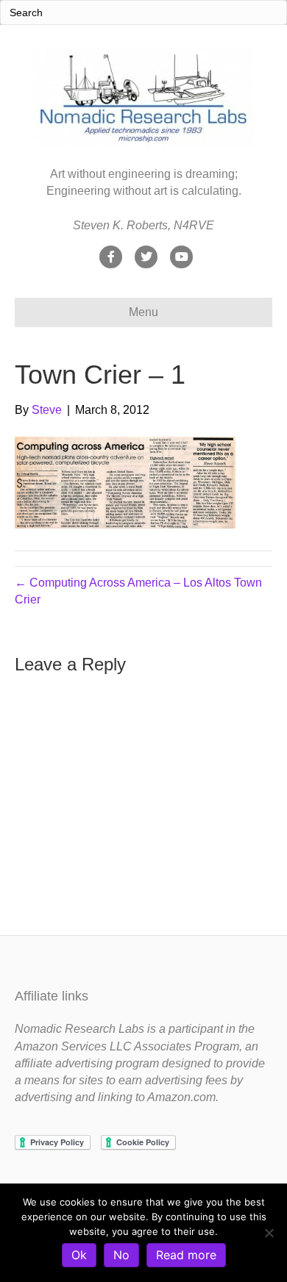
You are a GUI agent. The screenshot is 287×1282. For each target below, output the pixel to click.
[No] (268, 1232)
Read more (186, 1254)
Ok (79, 1254)
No (121, 1254)
